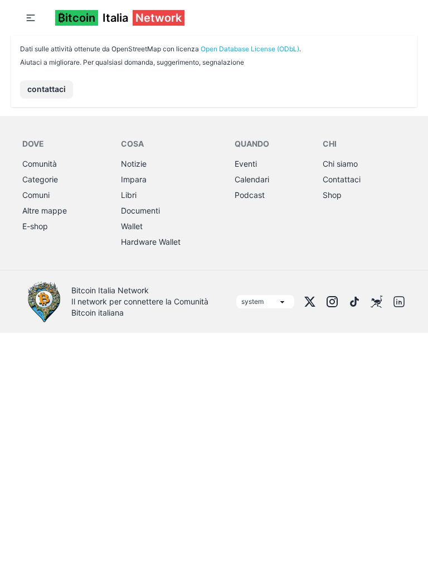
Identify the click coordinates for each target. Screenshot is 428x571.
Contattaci (342, 179)
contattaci (46, 89)
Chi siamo (340, 163)
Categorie (40, 179)
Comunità (39, 163)
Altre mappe (44, 210)
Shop (332, 195)
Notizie (134, 163)
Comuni (36, 195)
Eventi (246, 163)
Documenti (140, 210)
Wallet (132, 226)
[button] (31, 17)
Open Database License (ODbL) (250, 49)
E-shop (35, 226)
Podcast (250, 195)
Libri (129, 195)
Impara (134, 179)
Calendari (252, 179)
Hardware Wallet (151, 241)
